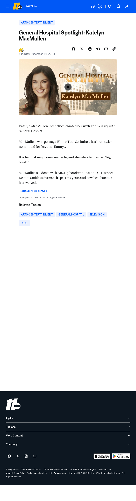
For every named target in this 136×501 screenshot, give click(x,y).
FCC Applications (57, 473)
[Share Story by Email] (106, 49)
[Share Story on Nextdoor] (98, 49)
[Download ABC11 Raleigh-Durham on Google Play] (121, 456)
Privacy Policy (12, 469)
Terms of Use (105, 469)
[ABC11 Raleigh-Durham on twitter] (17, 456)
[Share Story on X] (82, 49)
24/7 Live (31, 6)
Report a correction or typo (33, 191)
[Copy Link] (114, 49)
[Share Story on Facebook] (73, 49)
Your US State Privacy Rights (83, 469)
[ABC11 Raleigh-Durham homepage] (17, 6)
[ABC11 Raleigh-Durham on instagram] (26, 456)
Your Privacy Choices (31, 469)
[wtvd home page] (13, 404)
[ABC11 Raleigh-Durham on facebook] (9, 456)
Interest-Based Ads (15, 473)
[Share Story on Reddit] (90, 49)
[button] (7, 6)
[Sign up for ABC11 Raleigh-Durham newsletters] (34, 456)
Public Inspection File (37, 473)
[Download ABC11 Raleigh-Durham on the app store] (102, 456)
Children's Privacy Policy (55, 469)
